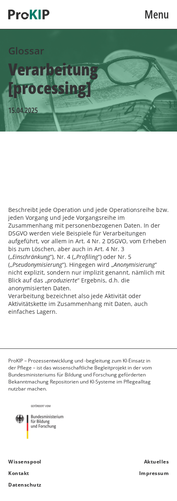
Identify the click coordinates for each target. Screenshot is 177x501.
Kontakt (18, 473)
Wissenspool (25, 461)
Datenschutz (25, 484)
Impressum (154, 473)
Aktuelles (156, 461)
